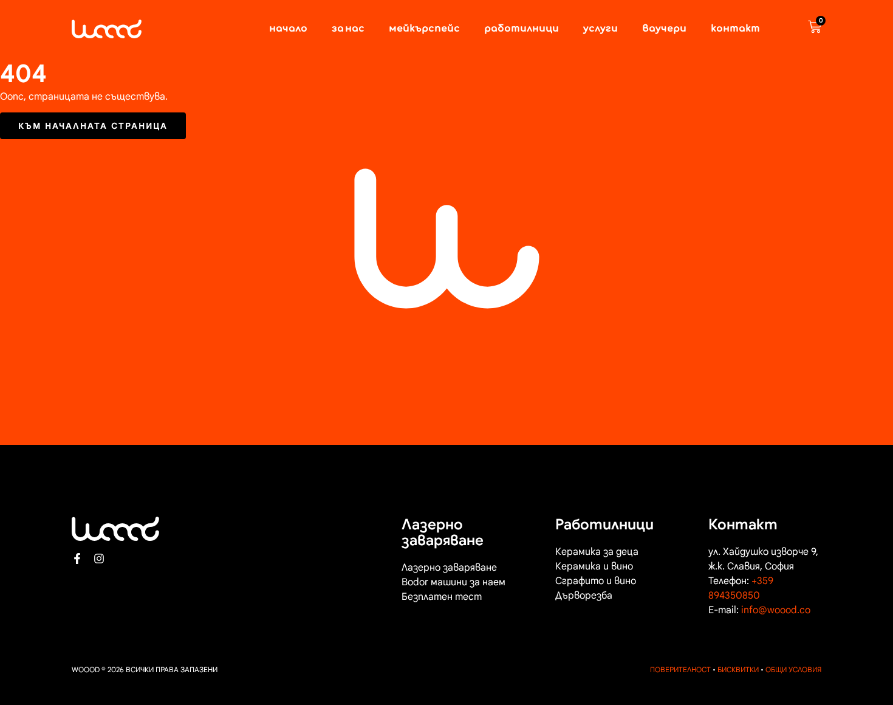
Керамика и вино (594, 566)
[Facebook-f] (77, 558)
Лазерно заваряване (449, 568)
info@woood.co (775, 610)
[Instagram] (99, 558)
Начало (288, 29)
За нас (348, 29)
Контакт (735, 29)
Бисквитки (738, 669)
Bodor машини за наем (453, 582)
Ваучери (664, 29)
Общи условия (793, 669)
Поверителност (680, 669)
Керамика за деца (596, 552)
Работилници (521, 29)
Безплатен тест (442, 597)
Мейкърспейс (424, 29)
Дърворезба (583, 596)
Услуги (600, 29)
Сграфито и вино (595, 581)
